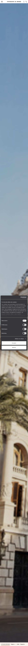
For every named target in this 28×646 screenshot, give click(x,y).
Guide (18, 644)
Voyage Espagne (5, 644)
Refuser (14, 347)
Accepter (14, 343)
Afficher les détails (19, 338)
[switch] (24, 325)
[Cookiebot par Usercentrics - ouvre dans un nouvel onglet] (20, 297)
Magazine (22, 644)
